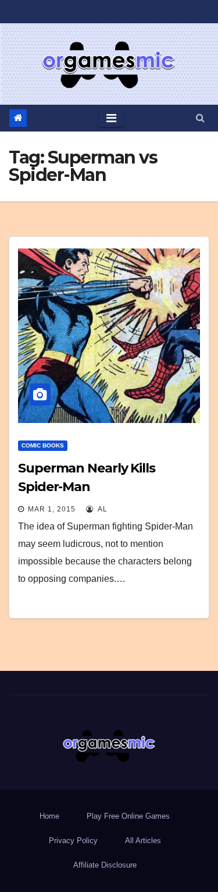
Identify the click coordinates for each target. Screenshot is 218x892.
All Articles (143, 840)
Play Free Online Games (128, 816)
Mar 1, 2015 (52, 509)
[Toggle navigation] (111, 118)
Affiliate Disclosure (105, 865)
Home (49, 816)
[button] (200, 118)
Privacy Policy (73, 840)
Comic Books (43, 445)
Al (102, 509)
